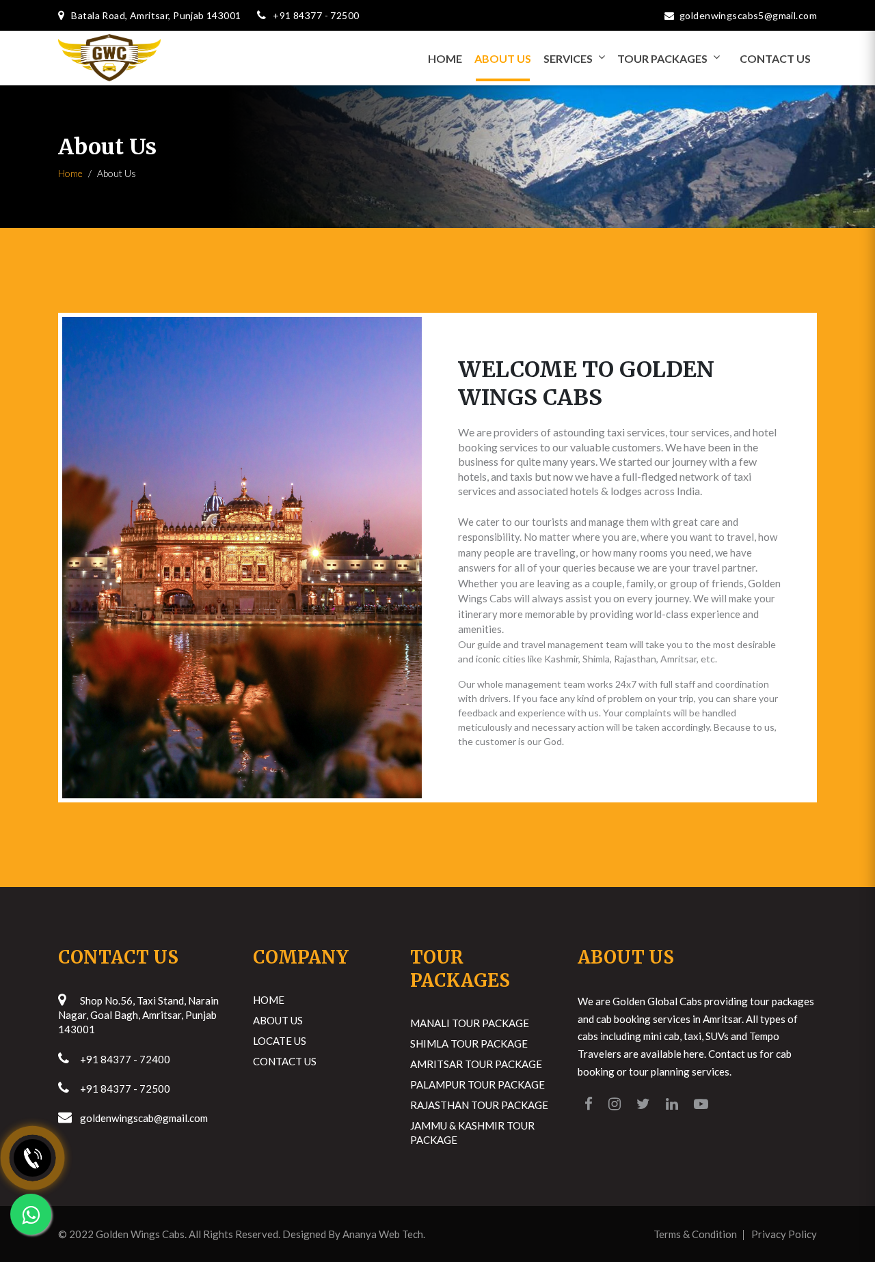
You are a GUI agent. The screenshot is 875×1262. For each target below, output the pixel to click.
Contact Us (285, 1061)
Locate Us (279, 1041)
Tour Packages (662, 58)
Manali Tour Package (469, 1023)
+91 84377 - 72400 (125, 1059)
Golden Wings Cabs (140, 1234)
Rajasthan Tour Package (479, 1105)
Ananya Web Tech (382, 1234)
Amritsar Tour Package (476, 1064)
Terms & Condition (695, 1234)
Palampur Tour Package (477, 1084)
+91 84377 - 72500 (125, 1088)
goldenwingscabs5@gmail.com (748, 15)
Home (445, 58)
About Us (502, 58)
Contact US (775, 58)
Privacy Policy (784, 1234)
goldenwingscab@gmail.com (144, 1118)
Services (568, 58)
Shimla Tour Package (469, 1043)
